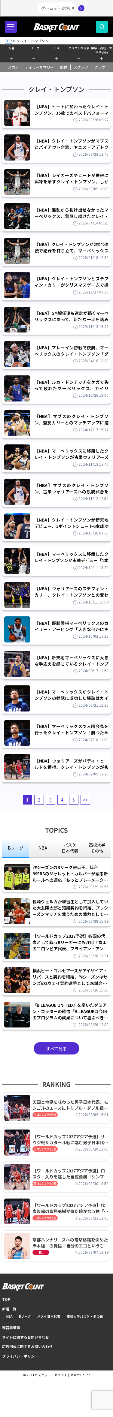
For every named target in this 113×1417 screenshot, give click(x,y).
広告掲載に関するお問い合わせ (27, 1346)
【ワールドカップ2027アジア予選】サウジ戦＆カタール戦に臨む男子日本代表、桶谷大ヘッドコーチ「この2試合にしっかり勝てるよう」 (69, 1139)
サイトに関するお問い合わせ (25, 1337)
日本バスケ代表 (44, 1114)
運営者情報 (11, 1327)
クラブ (99, 67)
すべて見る (56, 1048)
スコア (13, 67)
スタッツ (81, 67)
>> (85, 800)
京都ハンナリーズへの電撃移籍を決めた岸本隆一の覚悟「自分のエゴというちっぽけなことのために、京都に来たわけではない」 (70, 1243)
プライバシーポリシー (20, 1355)
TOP (6, 1299)
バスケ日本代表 (79, 48)
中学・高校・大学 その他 (101, 49)
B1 (41, 1252)
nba (42, 848)
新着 (11, 48)
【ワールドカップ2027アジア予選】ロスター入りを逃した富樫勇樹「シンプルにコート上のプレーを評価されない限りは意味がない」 (70, 1174)
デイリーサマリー (39, 67)
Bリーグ (34, 48)
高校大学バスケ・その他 (85, 1316)
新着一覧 (9, 1308)
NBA (56, 48)
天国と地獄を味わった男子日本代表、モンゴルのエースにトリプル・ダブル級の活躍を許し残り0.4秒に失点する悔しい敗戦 (70, 1105)
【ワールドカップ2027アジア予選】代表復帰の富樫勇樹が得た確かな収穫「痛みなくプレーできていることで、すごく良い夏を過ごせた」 (70, 1208)
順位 (63, 67)
